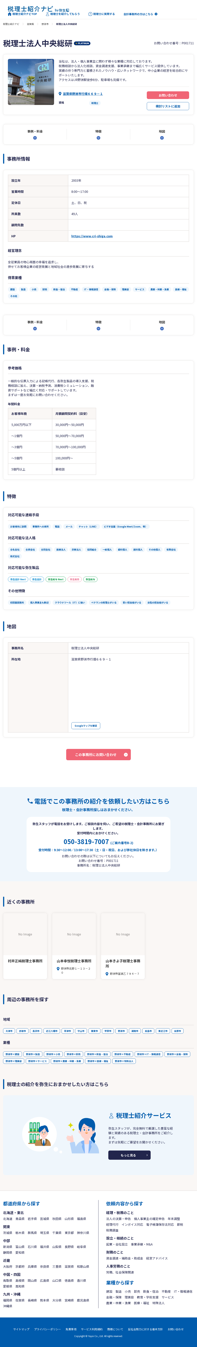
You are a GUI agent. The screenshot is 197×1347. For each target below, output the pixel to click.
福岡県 (7, 1300)
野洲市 (45, 24)
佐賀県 (20, 1300)
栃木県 (20, 1232)
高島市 (148, 1031)
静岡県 (7, 1252)
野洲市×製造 (33, 1054)
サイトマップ (21, 1329)
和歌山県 (83, 1266)
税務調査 (112, 1230)
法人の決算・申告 (118, 1218)
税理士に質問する (104, 14)
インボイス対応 (132, 1224)
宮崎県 (69, 1300)
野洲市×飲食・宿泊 (97, 1054)
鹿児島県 (83, 1300)
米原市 (177, 1031)
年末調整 (174, 1218)
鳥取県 (7, 1280)
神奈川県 (83, 1232)
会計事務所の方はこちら (138, 14)
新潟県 (7, 1246)
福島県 (81, 1218)
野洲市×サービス (37, 1061)
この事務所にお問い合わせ (96, 754)
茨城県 (7, 1232)
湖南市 (134, 1031)
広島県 (44, 1280)
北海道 (7, 1218)
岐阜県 (81, 1246)
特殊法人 (158, 1303)
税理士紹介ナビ (11, 24)
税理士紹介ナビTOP (25, 14)
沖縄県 (7, 1306)
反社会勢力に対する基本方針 (145, 1329)
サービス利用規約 (92, 1329)
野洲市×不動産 (122, 1054)
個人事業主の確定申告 (149, 1218)
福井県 (44, 1246)
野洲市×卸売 (74, 1054)
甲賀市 (107, 1031)
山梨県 (57, 1246)
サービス (168, 1297)
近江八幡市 (52, 1031)
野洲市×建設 (12, 1054)
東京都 (69, 1232)
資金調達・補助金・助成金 (124, 1258)
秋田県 (57, 1218)
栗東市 (94, 1031)
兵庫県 (32, 1266)
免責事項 (71, 1329)
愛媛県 (7, 1286)
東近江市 (163, 1031)
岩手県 (32, 1218)
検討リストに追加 (168, 106)
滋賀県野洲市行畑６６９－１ (83, 93)
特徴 (98, 131)
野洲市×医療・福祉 (98, 1061)
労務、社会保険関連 (120, 1272)
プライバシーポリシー (47, 1329)
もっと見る (128, 1155)
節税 (180, 1224)
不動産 (166, 1291)
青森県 (20, 1218)
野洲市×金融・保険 (177, 1054)
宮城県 (44, 1218)
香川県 (81, 1280)
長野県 (69, 1246)
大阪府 (7, 1266)
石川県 (32, 1246)
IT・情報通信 (183, 1291)
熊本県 (44, 1300)
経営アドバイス (157, 1258)
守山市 (81, 1031)
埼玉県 (44, 1232)
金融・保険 (114, 1297)
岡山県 (32, 1280)
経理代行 (112, 1224)
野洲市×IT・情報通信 (148, 1054)
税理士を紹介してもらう (65, 14)
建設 (109, 1291)
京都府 (20, 1266)
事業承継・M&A (142, 1244)
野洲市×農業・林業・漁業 (67, 1061)
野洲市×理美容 (14, 1061)
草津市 (67, 1031)
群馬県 (32, 1232)
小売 (128, 1291)
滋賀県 (30, 24)
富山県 (20, 1246)
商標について (115, 1329)
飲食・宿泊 (151, 1291)
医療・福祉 (141, 1303)
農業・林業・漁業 (118, 1303)
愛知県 (20, 1252)
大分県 (57, 1300)
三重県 (57, 1266)
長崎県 (32, 1300)
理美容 (129, 1297)
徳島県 (69, 1280)
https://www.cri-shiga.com (92, 236)
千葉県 (57, 1232)
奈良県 (44, 1266)
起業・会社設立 (117, 1244)
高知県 (20, 1286)
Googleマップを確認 (86, 725)
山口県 (57, 1280)
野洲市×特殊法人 (124, 1061)
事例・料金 (35, 131)
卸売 (137, 1291)
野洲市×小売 (53, 1054)
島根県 (20, 1280)
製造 (118, 1291)
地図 (162, 131)
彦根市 (22, 1031)
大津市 (9, 1031)
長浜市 (36, 1031)
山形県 (69, 1218)
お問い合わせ (168, 95)
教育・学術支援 (148, 1297)
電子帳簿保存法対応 (160, 1224)
